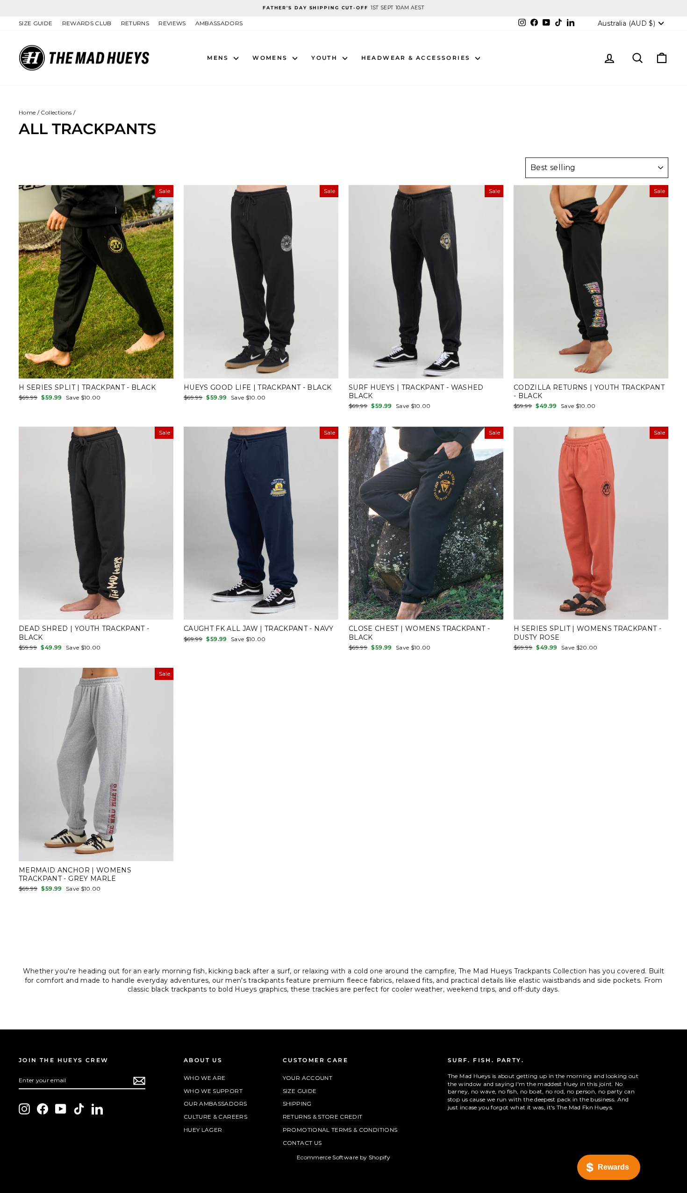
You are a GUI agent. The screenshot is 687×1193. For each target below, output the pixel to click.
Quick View (96, 368)
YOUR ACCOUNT (307, 1077)
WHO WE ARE (205, 1077)
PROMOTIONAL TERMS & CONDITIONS (340, 1129)
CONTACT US (302, 1142)
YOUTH (325, 57)
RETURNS (135, 23)
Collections (56, 112)
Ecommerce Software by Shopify (343, 1157)
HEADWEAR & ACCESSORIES (417, 57)
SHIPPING (297, 1103)
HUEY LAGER (203, 1129)
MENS (219, 57)
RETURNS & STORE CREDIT (323, 1116)
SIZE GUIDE (36, 23)
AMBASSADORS (219, 23)
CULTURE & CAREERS (215, 1116)
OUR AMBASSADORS (215, 1103)
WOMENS (271, 57)
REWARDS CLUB (87, 23)
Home (27, 112)
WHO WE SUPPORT (213, 1090)
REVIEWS (172, 23)
